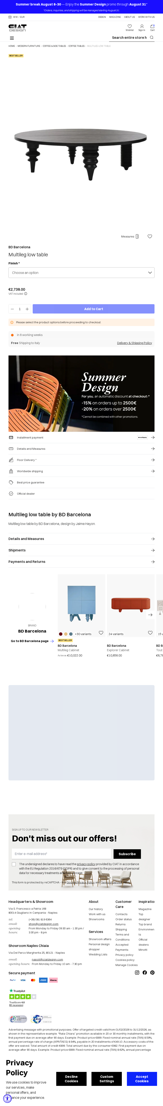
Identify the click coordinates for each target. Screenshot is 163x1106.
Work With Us (146, 17)
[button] (16, 17)
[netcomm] (17, 1019)
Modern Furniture (29, 46)
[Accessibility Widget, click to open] (7, 1098)
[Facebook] (145, 986)
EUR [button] (22, 17)
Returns (120, 924)
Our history (96, 909)
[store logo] (17, 27)
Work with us (97, 914)
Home (11, 46)
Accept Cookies (142, 1078)
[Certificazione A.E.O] (41, 1019)
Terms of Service (111, 882)
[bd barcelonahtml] (32, 606)
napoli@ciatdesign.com (47, 959)
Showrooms (96, 919)
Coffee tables (76, 46)
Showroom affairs (100, 939)
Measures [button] (127, 236)
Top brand (145, 924)
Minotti (143, 949)
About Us (129, 17)
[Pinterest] (152, 986)
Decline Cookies (71, 1078)
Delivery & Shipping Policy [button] (134, 343)
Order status (123, 919)
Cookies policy (125, 960)
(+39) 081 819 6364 (40, 919)
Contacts (121, 914)
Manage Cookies (126, 965)
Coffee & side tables (54, 46)
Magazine (115, 17)
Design (102, 17)
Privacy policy (124, 954)
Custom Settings (107, 1078)
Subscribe (127, 854)
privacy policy (86, 864)
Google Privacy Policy (81, 882)
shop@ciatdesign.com (43, 924)
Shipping (121, 929)
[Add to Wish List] (150, 236)
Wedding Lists (98, 954)
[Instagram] (137, 986)
